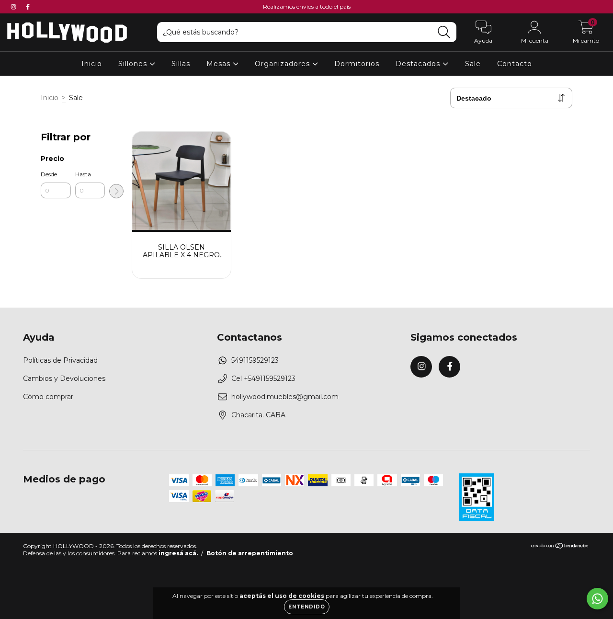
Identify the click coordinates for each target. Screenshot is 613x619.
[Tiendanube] (560, 546)
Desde (49, 174)
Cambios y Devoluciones (64, 378)
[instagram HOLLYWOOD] (14, 6)
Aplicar (116, 191)
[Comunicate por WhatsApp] (597, 598)
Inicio (91, 63)
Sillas (180, 63)
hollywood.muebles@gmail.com (285, 396)
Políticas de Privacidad (60, 360)
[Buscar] (444, 32)
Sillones (133, 63)
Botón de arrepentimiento (249, 553)
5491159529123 (255, 360)
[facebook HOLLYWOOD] (28, 6)
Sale (473, 63)
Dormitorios (356, 63)
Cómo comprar (48, 396)
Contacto (514, 63)
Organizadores (283, 63)
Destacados (419, 63)
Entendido (306, 607)
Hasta (83, 174)
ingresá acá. (178, 553)
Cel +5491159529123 (263, 378)
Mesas (219, 63)
